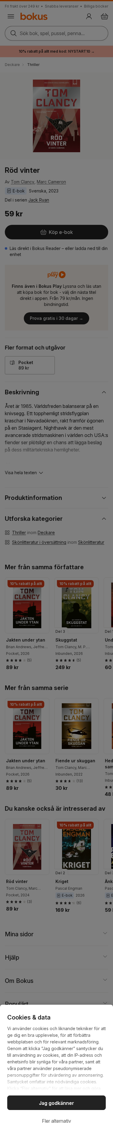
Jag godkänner (56, 1103)
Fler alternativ (56, 1121)
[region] (56, 1069)
